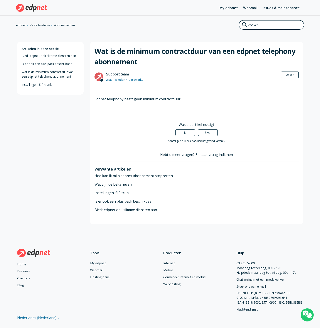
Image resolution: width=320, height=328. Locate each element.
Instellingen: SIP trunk (37, 84)
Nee (207, 132)
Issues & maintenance (281, 7)
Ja (185, 132)
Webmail (250, 7)
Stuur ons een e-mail (251, 286)
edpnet (21, 25)
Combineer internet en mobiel (184, 277)
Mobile (168, 270)
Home (21, 264)
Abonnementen (64, 25)
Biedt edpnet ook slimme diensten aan (49, 56)
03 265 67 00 (245, 263)
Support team (117, 74)
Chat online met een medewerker (260, 279)
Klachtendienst (247, 309)
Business (23, 271)
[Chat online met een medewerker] (307, 314)
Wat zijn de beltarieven (113, 184)
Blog (20, 285)
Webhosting (172, 284)
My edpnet (228, 7)
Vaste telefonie (40, 25)
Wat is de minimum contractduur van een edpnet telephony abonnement (48, 74)
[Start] (31, 8)
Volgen (290, 75)
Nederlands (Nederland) (37, 318)
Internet (169, 263)
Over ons (23, 278)
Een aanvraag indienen (214, 154)
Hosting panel (100, 277)
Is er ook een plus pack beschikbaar (47, 64)
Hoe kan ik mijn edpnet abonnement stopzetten (133, 175)
